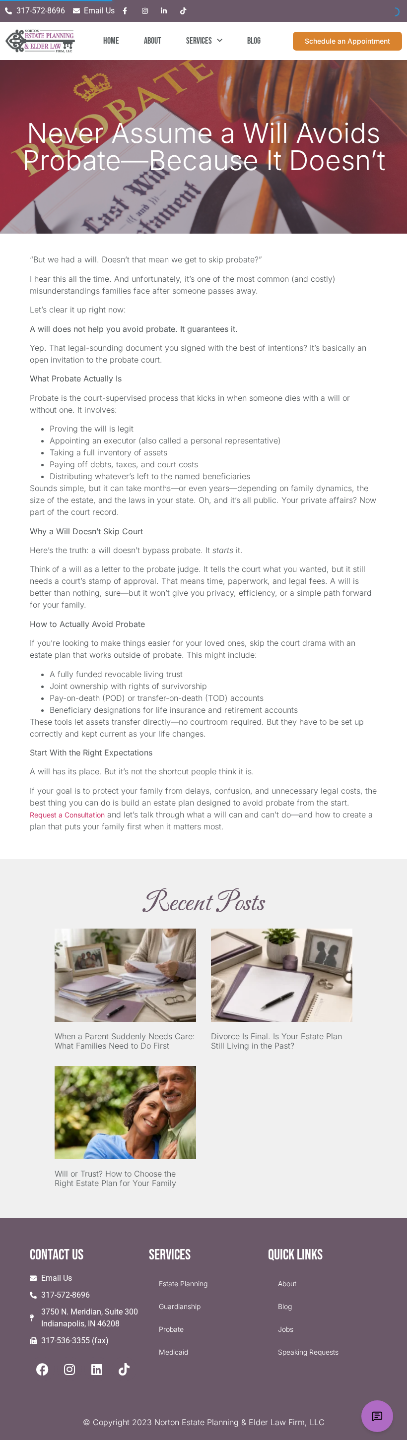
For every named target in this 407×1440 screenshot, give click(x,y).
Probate (171, 1329)
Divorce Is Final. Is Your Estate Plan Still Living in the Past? (276, 1041)
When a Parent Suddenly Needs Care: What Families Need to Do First (125, 1041)
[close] (388, 1345)
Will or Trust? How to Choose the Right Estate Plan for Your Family (115, 1178)
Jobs (285, 1329)
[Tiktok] (124, 1369)
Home (111, 41)
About (152, 41)
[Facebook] (42, 1369)
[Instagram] (69, 1369)
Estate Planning (183, 1283)
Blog (254, 41)
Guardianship (180, 1306)
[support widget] (377, 1416)
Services (199, 41)
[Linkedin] (96, 1369)
